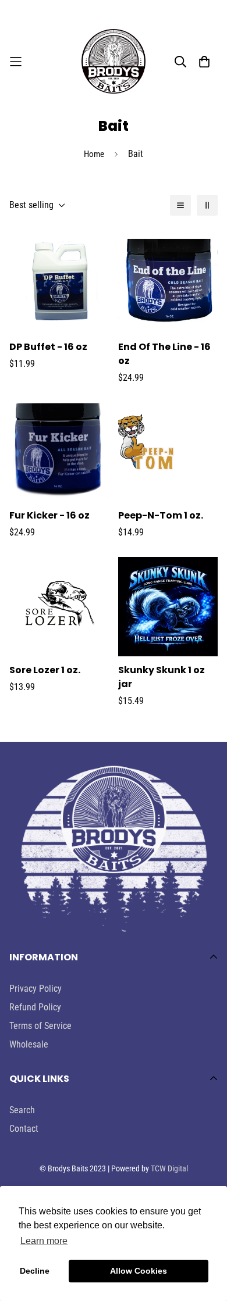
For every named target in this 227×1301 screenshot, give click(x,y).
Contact (23, 1128)
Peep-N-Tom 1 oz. (160, 515)
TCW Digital (169, 1168)
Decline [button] (34, 1270)
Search (22, 1110)
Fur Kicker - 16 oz (49, 515)
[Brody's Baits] (113, 61)
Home (94, 154)
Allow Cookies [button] (138, 1270)
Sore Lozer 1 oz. (44, 670)
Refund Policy (35, 1007)
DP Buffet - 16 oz (48, 346)
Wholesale (28, 1044)
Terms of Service (40, 1025)
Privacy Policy (35, 988)
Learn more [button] (44, 1241)
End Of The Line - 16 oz (164, 353)
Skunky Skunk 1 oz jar (161, 677)
